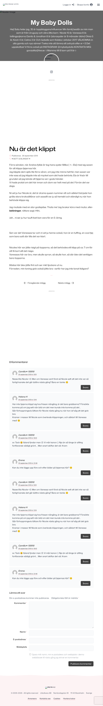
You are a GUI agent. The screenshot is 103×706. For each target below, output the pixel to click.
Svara (85, 387)
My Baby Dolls (51, 22)
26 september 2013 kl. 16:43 (27, 438)
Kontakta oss (45, 698)
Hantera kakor (69, 698)
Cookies (57, 698)
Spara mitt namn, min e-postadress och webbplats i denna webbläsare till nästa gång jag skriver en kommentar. (58, 656)
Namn (23, 631)
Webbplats (21, 647)
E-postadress (20, 639)
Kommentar (20, 603)
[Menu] (98, 4)
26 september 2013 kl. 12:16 (27, 400)
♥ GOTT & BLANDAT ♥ (21, 158)
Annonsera (32, 698)
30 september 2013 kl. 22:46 (27, 463)
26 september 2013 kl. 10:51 (27, 374)
